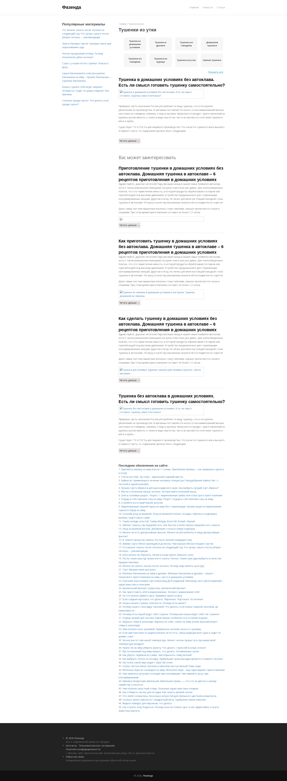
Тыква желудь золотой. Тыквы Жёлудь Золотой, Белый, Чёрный (158, 521)
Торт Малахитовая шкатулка (138, 569)
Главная (194, 7)
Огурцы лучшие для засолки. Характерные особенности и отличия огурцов (164, 617)
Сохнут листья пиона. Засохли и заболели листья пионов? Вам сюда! (161, 666)
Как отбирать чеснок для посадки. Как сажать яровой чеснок (157, 692)
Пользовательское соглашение (97, 745)
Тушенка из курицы (160, 60)
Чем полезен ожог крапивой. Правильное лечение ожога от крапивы (161, 629)
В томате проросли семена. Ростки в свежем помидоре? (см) (157, 539)
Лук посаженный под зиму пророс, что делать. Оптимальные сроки (160, 651)
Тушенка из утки (186, 60)
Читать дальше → (129, 140)
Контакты (71, 745)
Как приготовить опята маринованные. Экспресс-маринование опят (161, 592)
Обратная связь (75, 756)
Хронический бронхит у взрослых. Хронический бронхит (154, 588)
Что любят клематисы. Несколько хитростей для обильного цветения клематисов (169, 696)
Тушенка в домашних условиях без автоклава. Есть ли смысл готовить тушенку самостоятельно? (172, 82)
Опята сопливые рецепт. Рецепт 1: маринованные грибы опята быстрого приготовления (171, 495)
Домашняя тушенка (212, 44)
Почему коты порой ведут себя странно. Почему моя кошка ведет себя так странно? (170, 614)
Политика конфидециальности (83, 749)
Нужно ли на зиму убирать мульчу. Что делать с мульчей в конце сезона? (164, 647)
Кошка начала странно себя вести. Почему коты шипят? (154, 603)
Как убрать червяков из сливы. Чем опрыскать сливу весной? (157, 655)
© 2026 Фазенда (75, 738)
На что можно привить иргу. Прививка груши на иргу (152, 595)
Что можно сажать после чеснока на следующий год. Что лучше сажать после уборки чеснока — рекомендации (85, 33)
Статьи (221, 7)
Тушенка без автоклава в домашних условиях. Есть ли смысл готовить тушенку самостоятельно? (172, 398)
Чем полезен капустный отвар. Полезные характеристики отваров (160, 688)
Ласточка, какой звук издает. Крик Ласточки (147, 662)
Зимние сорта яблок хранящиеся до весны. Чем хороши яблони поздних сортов (167, 543)
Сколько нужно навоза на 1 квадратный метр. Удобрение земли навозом (164, 699)
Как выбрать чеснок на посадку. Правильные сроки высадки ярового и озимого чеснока (172, 658)
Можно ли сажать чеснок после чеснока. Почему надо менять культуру (163, 565)
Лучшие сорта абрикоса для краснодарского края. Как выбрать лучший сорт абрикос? (170, 487)
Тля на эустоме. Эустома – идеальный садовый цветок (152, 476)
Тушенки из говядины (135, 60)
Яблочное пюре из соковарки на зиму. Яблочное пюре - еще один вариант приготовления (173, 669)
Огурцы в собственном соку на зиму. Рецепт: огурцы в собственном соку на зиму (167, 499)
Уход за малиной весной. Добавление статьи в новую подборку (158, 528)
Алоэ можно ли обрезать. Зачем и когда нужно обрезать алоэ (157, 554)
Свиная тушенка (212, 60)
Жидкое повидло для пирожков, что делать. (147, 703)
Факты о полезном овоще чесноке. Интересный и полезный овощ (158, 491)
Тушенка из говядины (186, 44)
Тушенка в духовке (160, 44)
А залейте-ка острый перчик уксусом (142, 502)
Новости (208, 7)
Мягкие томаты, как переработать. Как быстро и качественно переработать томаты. (171, 525)
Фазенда (71, 7)
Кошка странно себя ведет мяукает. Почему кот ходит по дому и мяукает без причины (85, 90)
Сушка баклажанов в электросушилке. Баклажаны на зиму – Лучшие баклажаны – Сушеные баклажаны (86, 77)
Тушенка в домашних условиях (135, 44)
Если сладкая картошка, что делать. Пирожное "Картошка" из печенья (162, 599)
